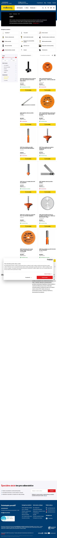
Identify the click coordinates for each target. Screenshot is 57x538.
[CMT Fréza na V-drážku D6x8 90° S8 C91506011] (28, 169)
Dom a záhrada (25, 509)
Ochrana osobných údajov (38, 516)
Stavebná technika (26, 518)
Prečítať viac (36, 23)
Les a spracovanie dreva (27, 516)
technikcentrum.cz (51, 510)
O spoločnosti (40, 2)
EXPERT (10, 72)
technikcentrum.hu (51, 511)
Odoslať (51, 490)
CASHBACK (10, 70)
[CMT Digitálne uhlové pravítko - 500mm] (28, 101)
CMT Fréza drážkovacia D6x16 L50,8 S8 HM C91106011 (47, 250)
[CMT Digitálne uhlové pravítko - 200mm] (47, 169)
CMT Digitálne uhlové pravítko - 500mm (27, 113)
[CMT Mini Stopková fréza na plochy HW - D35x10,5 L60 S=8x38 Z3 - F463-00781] (28, 67)
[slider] (2, 57)
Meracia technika (25, 514)
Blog (45, 2)
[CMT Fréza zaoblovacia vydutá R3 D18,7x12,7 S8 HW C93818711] (28, 203)
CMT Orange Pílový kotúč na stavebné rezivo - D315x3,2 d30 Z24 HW (47, 79)
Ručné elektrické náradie (27, 507)
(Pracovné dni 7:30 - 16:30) (6, 3)
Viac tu (45, 495)
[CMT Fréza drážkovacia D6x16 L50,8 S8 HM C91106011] (47, 237)
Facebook (50, 518)
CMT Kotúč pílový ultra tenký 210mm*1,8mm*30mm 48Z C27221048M (26, 250)
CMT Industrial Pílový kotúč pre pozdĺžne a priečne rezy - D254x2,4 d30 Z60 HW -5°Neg (47, 216)
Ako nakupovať (36, 507)
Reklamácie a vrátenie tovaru (39, 511)
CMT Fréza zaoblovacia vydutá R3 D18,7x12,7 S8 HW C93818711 (27, 215)
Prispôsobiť (27, 277)
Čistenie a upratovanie (26, 511)
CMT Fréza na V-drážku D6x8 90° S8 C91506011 (27, 182)
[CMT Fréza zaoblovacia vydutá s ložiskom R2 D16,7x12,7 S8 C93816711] (47, 135)
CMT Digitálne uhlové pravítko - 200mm (46, 182)
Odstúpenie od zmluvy (37, 518)
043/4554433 (5, 2)
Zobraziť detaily (47, 273)
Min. (3, 58)
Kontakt (54, 2)
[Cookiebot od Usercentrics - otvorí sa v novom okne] (48, 260)
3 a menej (10, 80)
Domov (10, 13)
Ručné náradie (25, 512)
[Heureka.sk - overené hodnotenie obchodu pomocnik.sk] (8, 518)
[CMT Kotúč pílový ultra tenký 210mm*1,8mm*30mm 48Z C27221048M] (28, 237)
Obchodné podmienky (37, 509)
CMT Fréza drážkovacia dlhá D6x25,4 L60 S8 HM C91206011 (27, 148)
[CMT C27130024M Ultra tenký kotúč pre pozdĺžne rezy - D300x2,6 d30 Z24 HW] (47, 101)
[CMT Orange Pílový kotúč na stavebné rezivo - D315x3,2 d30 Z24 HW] (47, 67)
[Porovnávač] (51, 8)
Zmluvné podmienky (15, 536)
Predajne (49, 2)
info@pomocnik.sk (5, 512)
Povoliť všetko (45, 277)
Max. (12, 58)
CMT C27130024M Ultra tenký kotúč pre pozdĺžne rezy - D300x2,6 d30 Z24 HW (47, 114)
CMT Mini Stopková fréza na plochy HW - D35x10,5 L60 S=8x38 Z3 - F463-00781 (28, 79)
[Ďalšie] (55, 267)
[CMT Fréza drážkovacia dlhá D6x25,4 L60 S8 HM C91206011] (28, 135)
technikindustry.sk (51, 508)
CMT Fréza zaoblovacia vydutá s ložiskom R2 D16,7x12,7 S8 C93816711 (46, 148)
